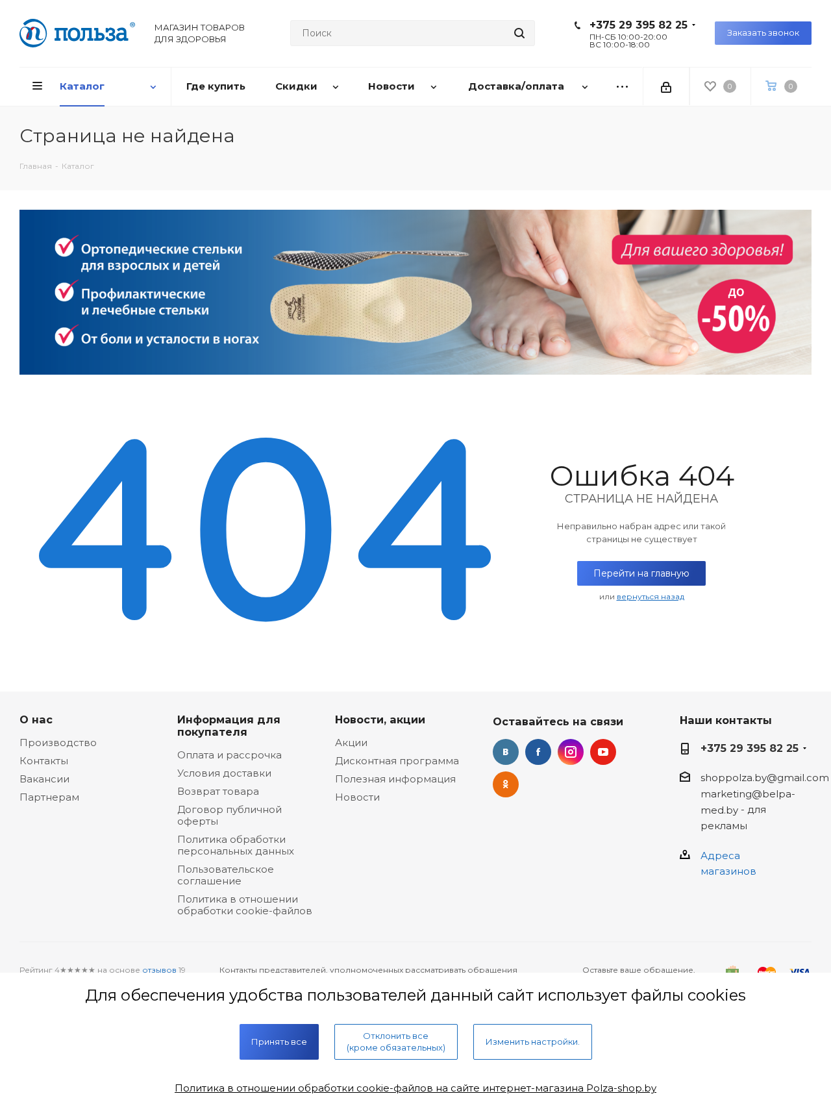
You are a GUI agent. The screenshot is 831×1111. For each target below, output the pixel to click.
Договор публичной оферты (229, 815)
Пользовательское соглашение (225, 875)
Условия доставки (224, 773)
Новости (357, 797)
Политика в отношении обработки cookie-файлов (244, 905)
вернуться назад (650, 596)
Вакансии (44, 779)
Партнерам (49, 797)
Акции (351, 742)
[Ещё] (622, 87)
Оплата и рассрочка (229, 755)
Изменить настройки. (533, 1041)
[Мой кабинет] (666, 86)
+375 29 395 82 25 (638, 25)
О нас (36, 719)
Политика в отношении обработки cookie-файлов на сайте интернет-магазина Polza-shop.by (415, 1088)
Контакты (43, 761)
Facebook (538, 752)
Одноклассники (506, 784)
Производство (58, 742)
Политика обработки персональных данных (235, 845)
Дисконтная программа (397, 761)
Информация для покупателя (228, 725)
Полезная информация (395, 779)
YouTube (603, 752)
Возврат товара (218, 791)
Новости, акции (380, 719)
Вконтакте (506, 752)
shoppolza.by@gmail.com (765, 777)
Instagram (571, 752)
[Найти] (519, 33)
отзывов (159, 970)
